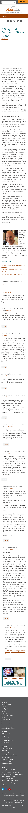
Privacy (3, 722)
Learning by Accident (7, 778)
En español (4, 750)
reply (4, 326)
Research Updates (6, 761)
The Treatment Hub (7, 748)
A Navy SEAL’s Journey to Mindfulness (12, 774)
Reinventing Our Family (8, 783)
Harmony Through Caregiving (10, 772)
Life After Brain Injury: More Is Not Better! (13, 274)
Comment (21, 21)
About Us (4, 702)
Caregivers (4, 736)
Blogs (3, 767)
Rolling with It (5, 785)
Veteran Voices (5, 757)
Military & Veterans (7, 740)
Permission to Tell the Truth (9, 781)
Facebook (8, 21)
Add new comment (8, 285)
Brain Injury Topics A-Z (8, 728)
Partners (4, 711)
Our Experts (4, 709)
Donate (22, 1)
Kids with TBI (5, 742)
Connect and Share (7, 715)
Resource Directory (7, 759)
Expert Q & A (5, 753)
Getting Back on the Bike (8, 770)
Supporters (4, 713)
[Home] (14, 9)
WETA (3, 717)
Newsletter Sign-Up (7, 720)
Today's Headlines (6, 763)
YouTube (9, 789)
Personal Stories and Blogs (9, 755)
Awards (3, 707)
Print (18, 21)
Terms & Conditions (7, 724)
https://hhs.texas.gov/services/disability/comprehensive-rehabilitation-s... (15, 652)
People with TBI (5, 733)
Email (14, 21)
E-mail (8, 802)
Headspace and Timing (8, 776)
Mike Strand (4, 39)
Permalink (8, 310)
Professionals (5, 738)
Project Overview (6, 704)
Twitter (11, 21)
